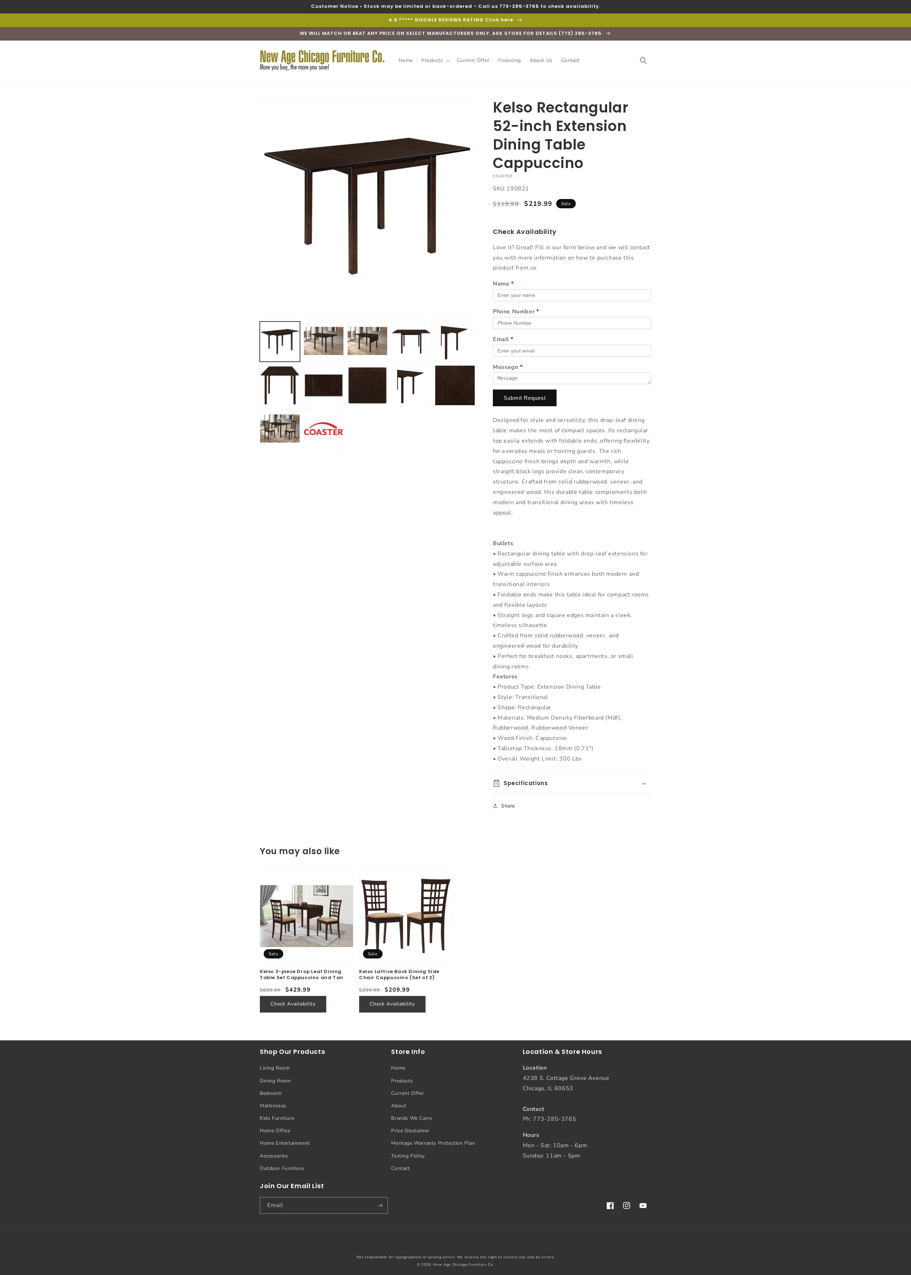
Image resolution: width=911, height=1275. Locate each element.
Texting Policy (408, 1156)
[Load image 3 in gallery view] (367, 342)
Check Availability (293, 1003)
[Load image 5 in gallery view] (455, 342)
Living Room (275, 1068)
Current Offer (407, 1093)
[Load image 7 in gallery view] (324, 385)
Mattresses (273, 1105)
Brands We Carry (411, 1118)
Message (507, 367)
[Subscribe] (380, 1205)
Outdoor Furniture (282, 1168)
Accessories (274, 1156)
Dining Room (275, 1080)
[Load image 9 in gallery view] (411, 385)
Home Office (275, 1130)
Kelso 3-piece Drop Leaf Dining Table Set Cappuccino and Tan (301, 975)
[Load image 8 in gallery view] (367, 385)
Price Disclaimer (410, 1130)
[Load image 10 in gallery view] (455, 385)
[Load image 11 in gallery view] (280, 429)
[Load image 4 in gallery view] (411, 342)
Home (398, 1068)
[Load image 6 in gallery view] (280, 385)
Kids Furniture (277, 1118)
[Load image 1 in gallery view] (280, 342)
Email (503, 339)
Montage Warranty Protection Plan (433, 1143)
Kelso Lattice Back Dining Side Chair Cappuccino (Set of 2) (399, 975)
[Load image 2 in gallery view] (324, 342)
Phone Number (516, 311)
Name (503, 284)
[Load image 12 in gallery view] (324, 429)
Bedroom (270, 1093)
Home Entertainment (285, 1143)
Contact (400, 1168)
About (398, 1105)
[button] (435, 60)
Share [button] (508, 806)
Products (402, 1080)
